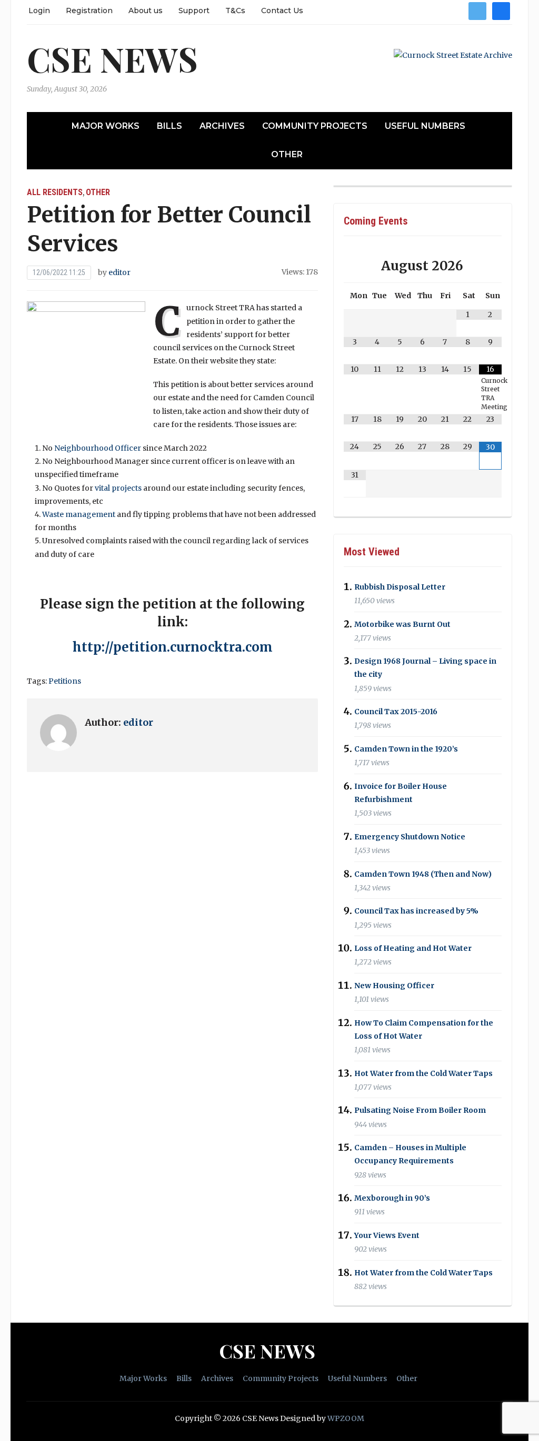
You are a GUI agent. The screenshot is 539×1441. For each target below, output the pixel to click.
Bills (169, 126)
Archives (222, 126)
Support (193, 10)
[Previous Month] (355, 265)
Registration (89, 10)
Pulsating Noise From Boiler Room (420, 1110)
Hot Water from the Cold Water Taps (423, 1073)
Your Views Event (387, 1235)
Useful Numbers (425, 126)
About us (145, 10)
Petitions (64, 681)
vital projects (118, 488)
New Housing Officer (394, 985)
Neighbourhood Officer (97, 448)
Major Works (105, 126)
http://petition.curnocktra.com (173, 647)
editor (119, 272)
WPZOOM (345, 1418)
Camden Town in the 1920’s (406, 749)
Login (39, 10)
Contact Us (282, 10)
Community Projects (314, 126)
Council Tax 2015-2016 (395, 711)
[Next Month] (490, 265)
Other (287, 154)
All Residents (55, 192)
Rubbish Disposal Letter (399, 587)
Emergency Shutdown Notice (409, 836)
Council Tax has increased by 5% (416, 911)
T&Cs (235, 10)
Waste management (78, 514)
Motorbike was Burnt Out (402, 624)
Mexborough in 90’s (392, 1198)
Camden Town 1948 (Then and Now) (423, 874)
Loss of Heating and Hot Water (413, 948)
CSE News (112, 58)
